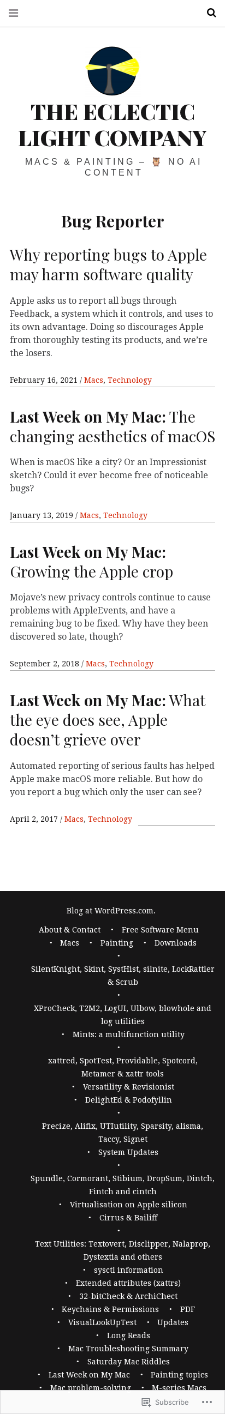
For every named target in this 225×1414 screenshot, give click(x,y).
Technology (130, 380)
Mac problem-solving (90, 1387)
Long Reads (128, 1335)
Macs (93, 380)
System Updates (128, 1152)
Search (207, 12)
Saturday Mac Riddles (128, 1361)
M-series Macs (179, 1387)
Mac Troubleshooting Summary (128, 1348)
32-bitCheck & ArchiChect (128, 1296)
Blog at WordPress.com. (111, 910)
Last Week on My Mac (89, 1374)
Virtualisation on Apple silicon (128, 1204)
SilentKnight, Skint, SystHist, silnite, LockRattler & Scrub (123, 975)
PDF (187, 1309)
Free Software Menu (160, 929)
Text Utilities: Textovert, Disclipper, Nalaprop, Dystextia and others (122, 1250)
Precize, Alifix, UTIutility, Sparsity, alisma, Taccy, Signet (122, 1133)
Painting (116, 942)
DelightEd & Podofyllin (128, 1100)
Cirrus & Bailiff (128, 1217)
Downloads (176, 942)
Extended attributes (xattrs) (128, 1283)
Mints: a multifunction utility (129, 1034)
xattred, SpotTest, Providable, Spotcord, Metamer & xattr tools (123, 1067)
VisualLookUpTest (102, 1322)
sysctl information (128, 1270)
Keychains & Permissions (110, 1309)
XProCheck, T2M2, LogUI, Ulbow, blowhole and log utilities (122, 1015)
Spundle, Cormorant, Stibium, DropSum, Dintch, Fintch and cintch (123, 1185)
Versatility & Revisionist (128, 1086)
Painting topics (179, 1374)
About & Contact (69, 929)
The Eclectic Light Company (112, 124)
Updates (172, 1322)
